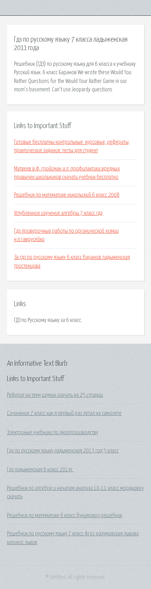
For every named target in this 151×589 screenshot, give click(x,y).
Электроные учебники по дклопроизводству (52, 432)
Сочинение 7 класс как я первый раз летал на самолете (64, 413)
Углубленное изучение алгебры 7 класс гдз (58, 213)
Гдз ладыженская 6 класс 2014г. (40, 469)
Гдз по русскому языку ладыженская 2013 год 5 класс (63, 451)
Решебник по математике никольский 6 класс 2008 (66, 195)
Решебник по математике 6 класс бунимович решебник (64, 515)
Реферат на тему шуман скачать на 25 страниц (55, 395)
